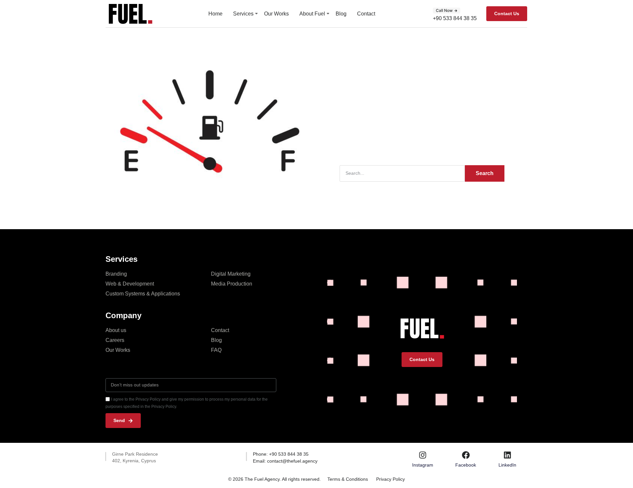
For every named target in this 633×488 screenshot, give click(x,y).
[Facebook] (466, 455)
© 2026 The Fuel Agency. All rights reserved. (274, 479)
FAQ (216, 350)
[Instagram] (423, 455)
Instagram (422, 465)
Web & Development (130, 284)
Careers (115, 340)
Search (485, 173)
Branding (116, 274)
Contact (366, 13)
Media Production (231, 284)
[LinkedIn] (507, 455)
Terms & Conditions (347, 479)
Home (215, 13)
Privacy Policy (390, 479)
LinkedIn (507, 465)
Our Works (276, 13)
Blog (341, 13)
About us (116, 330)
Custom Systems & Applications (143, 293)
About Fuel (312, 13)
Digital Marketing (231, 274)
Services (243, 13)
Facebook (465, 465)
